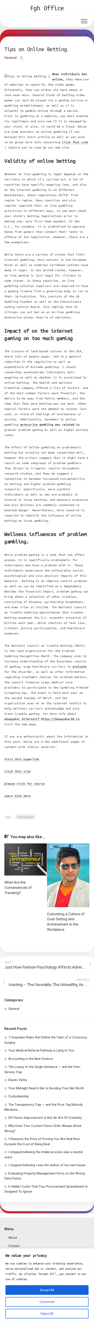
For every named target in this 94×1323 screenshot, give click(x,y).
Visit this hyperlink (21, 759)
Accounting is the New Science (30, 1059)
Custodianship (18, 1096)
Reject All (47, 1313)
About (12, 1238)
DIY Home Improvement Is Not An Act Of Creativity (45, 1118)
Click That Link (75, 142)
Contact (14, 1246)
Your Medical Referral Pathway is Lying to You (41, 1050)
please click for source (24, 783)
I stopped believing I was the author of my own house (46, 1165)
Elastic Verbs (17, 1080)
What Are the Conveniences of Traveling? (18, 887)
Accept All (47, 1290)
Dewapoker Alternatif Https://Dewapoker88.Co (42, 719)
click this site (17, 771)
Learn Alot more (17, 796)
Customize (47, 1302)
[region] (47, 1285)
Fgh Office (47, 7)
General (10, 58)
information (25, 817)
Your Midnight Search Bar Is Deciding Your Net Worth (46, 1088)
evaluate (80, 666)
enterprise (29, 424)
